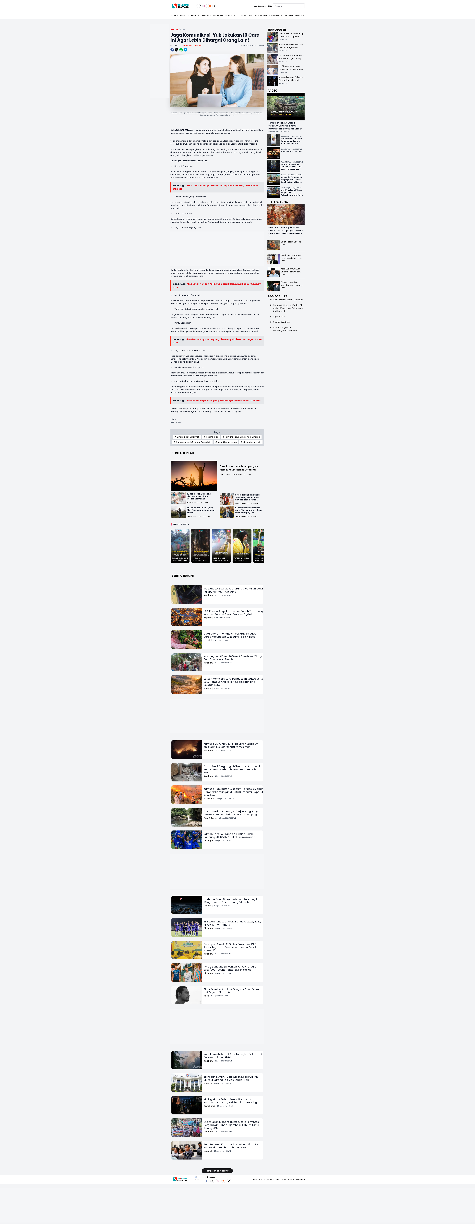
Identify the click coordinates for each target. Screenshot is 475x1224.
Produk (207, 640)
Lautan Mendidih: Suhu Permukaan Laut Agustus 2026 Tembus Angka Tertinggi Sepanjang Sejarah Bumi (233, 682)
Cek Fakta (288, 15)
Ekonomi (229, 15)
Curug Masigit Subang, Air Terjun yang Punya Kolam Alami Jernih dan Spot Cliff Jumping (231, 813)
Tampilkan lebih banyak (217, 1170)
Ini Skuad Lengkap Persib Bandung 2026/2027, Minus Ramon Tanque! (232, 923)
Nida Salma (175, 45)
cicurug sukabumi (281, 322)
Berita (173, 15)
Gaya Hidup (192, 15)
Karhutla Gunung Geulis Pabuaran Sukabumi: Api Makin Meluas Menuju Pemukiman (232, 745)
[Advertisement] (159, 69)
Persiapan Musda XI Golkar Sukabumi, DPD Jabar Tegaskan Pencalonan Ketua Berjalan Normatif (231, 947)
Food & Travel (210, 818)
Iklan (278, 1179)
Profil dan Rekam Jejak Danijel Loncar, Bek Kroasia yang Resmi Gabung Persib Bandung (291, 71)
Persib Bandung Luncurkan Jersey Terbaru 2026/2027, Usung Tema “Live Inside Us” (230, 968)
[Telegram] (185, 49)
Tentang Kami (259, 1179)
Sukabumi (208, 595)
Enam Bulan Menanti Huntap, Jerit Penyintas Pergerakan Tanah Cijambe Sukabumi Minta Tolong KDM (231, 1125)
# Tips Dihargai (211, 436)
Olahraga (218, 15)
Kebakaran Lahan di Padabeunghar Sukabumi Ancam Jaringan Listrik (233, 1056)
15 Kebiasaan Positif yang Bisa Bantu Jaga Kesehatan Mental (201, 510)
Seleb (206, 995)
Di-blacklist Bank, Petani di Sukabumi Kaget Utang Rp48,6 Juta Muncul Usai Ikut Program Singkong (291, 60)
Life (222, 474)
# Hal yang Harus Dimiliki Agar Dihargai (241, 436)
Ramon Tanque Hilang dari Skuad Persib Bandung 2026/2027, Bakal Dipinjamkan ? (229, 835)
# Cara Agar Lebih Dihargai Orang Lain (192, 442)
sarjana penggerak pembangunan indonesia (285, 329)
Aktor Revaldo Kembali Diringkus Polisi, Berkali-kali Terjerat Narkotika (232, 990)
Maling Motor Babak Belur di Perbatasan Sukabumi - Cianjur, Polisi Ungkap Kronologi (230, 1101)
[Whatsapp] (181, 49)
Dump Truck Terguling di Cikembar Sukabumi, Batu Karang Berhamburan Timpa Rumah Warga (232, 769)
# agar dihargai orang (226, 442)
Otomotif (242, 15)
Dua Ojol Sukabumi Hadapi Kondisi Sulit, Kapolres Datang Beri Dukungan (291, 36)
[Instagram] (205, 6)
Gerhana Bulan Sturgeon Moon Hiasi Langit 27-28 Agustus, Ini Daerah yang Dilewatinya (233, 900)
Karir (284, 1179)
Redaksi (270, 1179)
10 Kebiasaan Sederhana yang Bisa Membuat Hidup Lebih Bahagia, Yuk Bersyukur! (248, 511)
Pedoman (300, 1179)
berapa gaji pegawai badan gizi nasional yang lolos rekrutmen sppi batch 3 (288, 308)
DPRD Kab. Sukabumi (258, 15)
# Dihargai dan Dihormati (187, 436)
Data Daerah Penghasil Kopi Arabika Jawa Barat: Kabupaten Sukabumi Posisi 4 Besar (230, 635)
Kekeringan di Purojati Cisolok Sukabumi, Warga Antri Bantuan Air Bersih (233, 657)
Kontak (291, 1179)
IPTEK (182, 15)
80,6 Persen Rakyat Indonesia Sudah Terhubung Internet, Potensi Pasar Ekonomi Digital (233, 612)
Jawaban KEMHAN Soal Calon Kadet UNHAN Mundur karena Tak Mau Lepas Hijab (231, 1078)
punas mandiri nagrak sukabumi (288, 299)
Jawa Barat (209, 798)
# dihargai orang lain (251, 442)
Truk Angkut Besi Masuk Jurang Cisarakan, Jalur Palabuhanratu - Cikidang (233, 590)
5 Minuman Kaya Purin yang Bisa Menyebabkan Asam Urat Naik (223, 400)
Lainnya (299, 15)
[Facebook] (196, 6)
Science (207, 688)
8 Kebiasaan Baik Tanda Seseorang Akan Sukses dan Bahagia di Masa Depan (247, 498)
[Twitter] (201, 6)
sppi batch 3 (279, 316)
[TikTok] (214, 6)
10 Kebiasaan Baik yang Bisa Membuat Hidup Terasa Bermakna (199, 496)
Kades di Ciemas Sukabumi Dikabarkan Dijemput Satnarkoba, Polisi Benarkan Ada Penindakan (291, 82)
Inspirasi (208, 617)
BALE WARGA (274, 15)
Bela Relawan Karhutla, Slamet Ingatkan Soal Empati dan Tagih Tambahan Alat (232, 1146)
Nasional (208, 1083)
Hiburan (205, 15)
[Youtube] (210, 6)
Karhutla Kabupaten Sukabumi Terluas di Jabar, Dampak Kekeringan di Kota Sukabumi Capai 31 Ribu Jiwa (233, 792)
